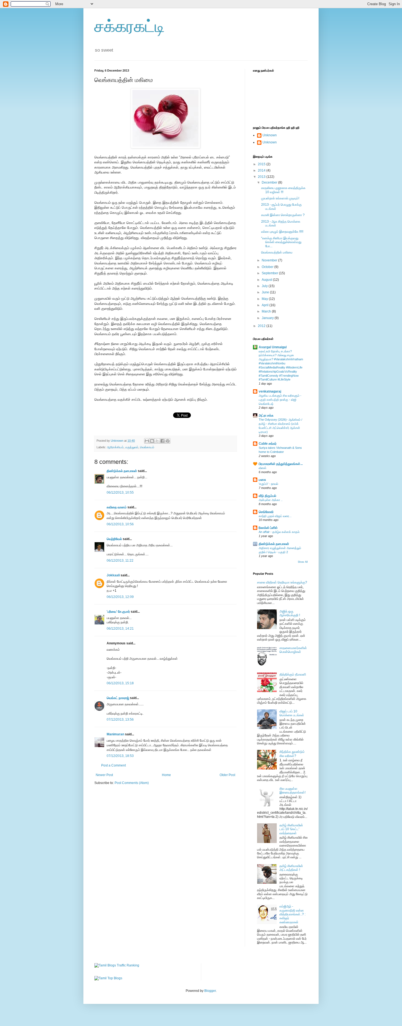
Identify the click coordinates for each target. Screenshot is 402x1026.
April (265, 305)
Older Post (227, 775)
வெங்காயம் (147, 447)
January (268, 318)
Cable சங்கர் (267, 444)
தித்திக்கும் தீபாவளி (292, 674)
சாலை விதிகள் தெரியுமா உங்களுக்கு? (282, 582)
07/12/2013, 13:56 (120, 719)
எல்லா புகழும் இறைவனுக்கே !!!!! (282, 232)
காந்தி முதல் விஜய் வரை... (275, 516)
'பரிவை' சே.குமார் (118, 612)
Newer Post (104, 775)
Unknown (270, 135)
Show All (303, 562)
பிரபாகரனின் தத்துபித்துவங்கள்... (281, 464)
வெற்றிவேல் (114, 539)
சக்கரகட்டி (129, 26)
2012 (262, 326)
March (267, 311)
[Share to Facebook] (162, 441)
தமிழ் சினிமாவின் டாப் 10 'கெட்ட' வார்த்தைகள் (291, 829)
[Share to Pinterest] (167, 441)
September (270, 273)
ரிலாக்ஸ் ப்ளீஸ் (268, 528)
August (267, 280)
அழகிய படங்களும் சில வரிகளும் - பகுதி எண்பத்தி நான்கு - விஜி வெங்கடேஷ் (280, 399)
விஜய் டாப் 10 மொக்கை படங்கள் (291, 713)
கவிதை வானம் (117, 507)
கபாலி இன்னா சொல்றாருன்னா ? (283, 215)
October (268, 267)
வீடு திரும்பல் (267, 496)
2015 (262, 164)
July (265, 286)
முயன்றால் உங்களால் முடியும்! (280, 198)
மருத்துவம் (131, 447)
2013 (262, 177)
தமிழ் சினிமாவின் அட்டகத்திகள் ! (291, 868)
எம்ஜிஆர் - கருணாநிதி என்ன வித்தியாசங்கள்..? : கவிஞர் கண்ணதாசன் (292, 914)
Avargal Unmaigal (273, 347)
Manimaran (115, 734)
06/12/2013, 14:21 (120, 628)
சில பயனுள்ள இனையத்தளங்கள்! (292, 790)
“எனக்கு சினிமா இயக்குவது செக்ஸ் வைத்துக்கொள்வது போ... (281, 242)
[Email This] (147, 441)
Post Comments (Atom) (132, 783)
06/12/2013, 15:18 (120, 683)
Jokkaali (113, 575)
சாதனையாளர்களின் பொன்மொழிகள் (293, 650)
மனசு (262, 480)
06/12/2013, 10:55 (120, 492)
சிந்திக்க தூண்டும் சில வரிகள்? (292, 753)
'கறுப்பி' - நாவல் (268, 483)
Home (166, 775)
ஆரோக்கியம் (115, 447)
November (270, 260)
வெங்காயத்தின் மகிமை (277, 252)
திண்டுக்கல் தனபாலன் (122, 471)
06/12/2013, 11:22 (120, 560)
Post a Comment (113, 765)
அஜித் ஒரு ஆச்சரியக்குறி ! (289, 613)
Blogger (210, 991)
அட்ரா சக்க (266, 415)
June (266, 292)
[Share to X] (157, 441)
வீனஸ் (262, 468)
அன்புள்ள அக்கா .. (270, 500)
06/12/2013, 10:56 (120, 524)
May (265, 299)
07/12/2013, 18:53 (120, 756)
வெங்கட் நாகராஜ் (118, 698)
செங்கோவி (266, 512)
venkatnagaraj (270, 391)
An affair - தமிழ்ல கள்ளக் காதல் (279, 531)
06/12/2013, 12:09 (120, 597)
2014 (262, 170)
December (270, 182)
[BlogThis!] (152, 441)
